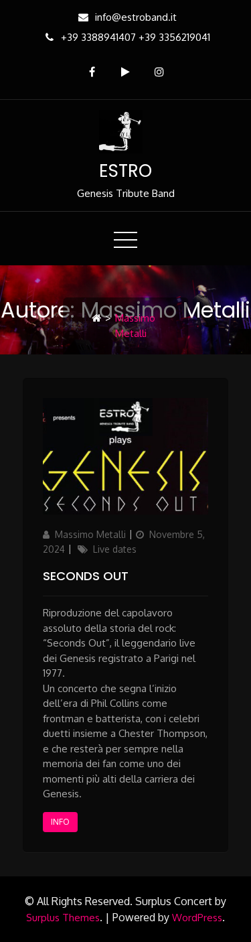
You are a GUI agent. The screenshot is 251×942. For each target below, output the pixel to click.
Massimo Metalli (90, 534)
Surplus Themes (63, 917)
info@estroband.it (136, 17)
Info (60, 822)
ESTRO (125, 171)
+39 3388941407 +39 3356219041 (135, 37)
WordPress (197, 917)
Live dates (115, 549)
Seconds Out (86, 575)
